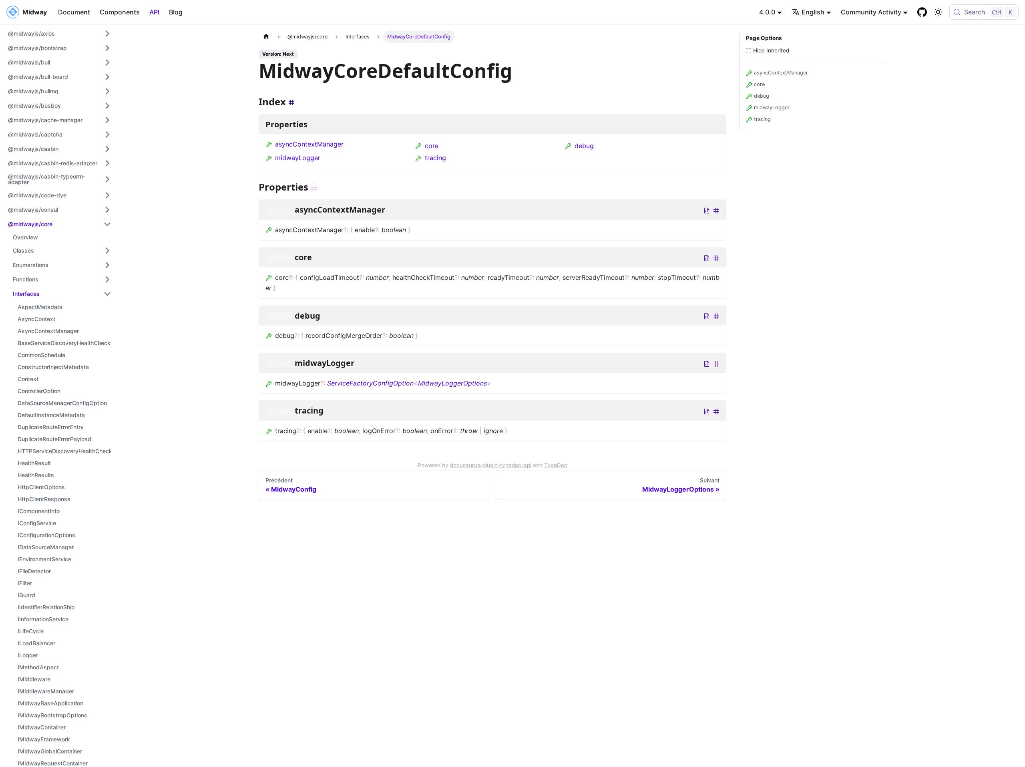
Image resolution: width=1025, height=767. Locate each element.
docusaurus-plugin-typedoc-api (490, 465)
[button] (59, 33)
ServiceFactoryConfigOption (370, 383)
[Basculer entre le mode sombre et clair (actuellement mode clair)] (938, 12)
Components (120, 12)
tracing (435, 158)
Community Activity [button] (871, 12)
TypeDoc (555, 465)
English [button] (813, 12)
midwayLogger (297, 158)
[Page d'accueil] (266, 36)
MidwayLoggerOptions (452, 383)
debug (584, 146)
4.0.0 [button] (767, 12)
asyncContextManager (309, 144)
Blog (176, 12)
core (431, 146)
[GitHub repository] (922, 12)
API (154, 12)
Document (74, 12)
